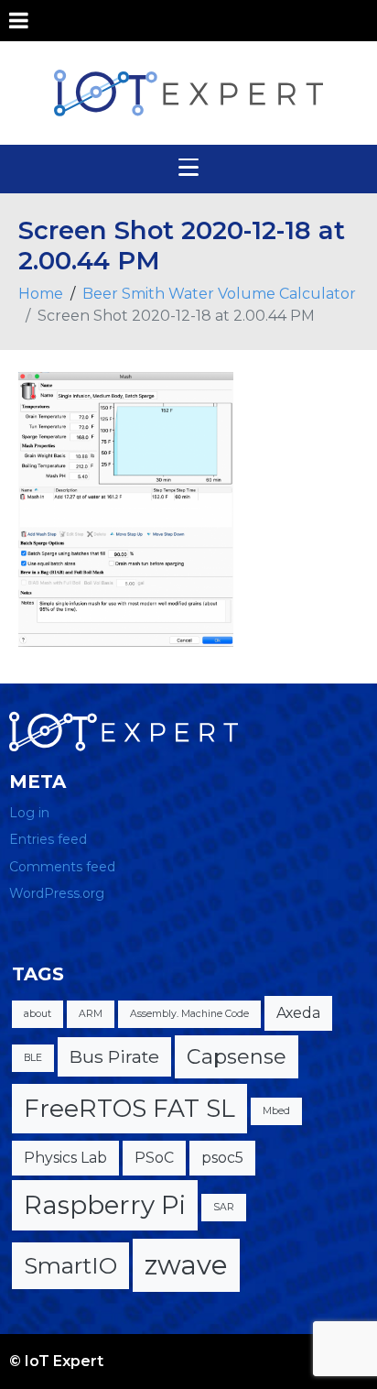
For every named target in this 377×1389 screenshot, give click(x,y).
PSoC (154, 1157)
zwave (186, 1265)
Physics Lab (65, 1157)
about (37, 1014)
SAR (223, 1207)
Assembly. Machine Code (189, 1014)
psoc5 (222, 1157)
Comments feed (62, 867)
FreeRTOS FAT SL (129, 1108)
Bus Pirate (114, 1056)
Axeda (298, 1013)
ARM (90, 1014)
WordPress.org (56, 893)
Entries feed (48, 839)
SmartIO (70, 1265)
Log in (29, 812)
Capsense (236, 1056)
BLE (33, 1058)
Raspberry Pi (105, 1204)
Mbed (276, 1111)
